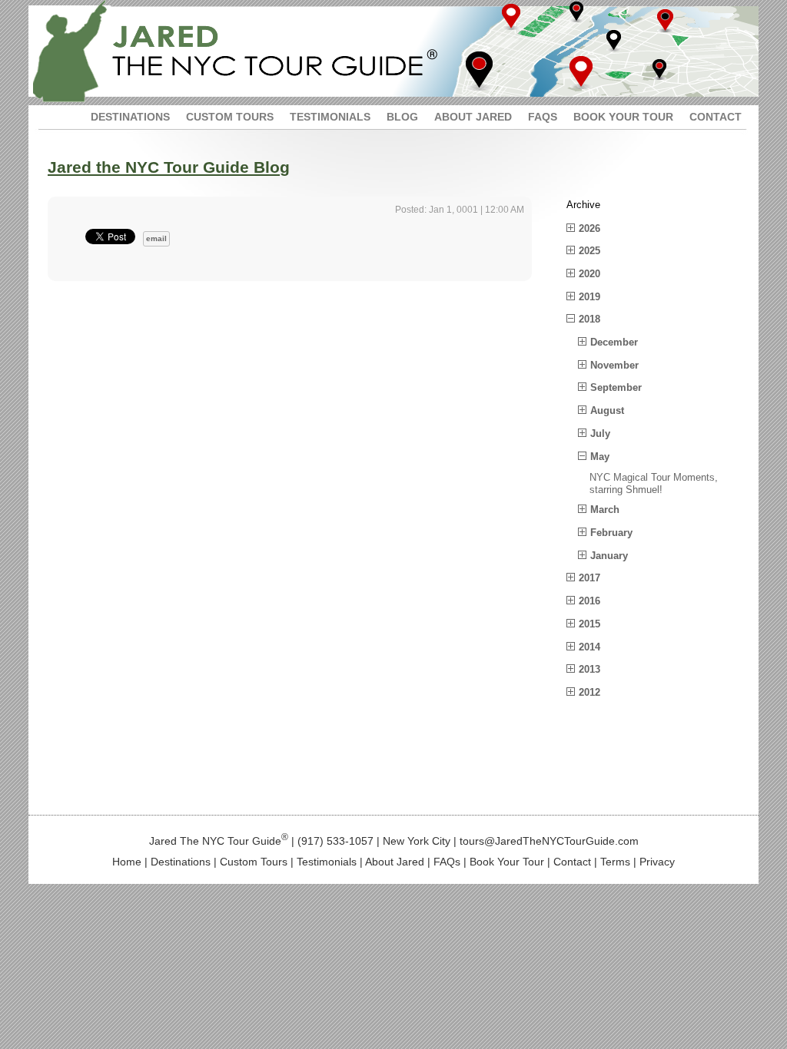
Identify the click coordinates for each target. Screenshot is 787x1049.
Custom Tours (253, 861)
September (616, 387)
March (604, 509)
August (607, 410)
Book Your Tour (507, 861)
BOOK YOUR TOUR (623, 117)
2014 (589, 647)
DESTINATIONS (130, 117)
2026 (589, 228)
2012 (589, 692)
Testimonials (327, 861)
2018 (589, 319)
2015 (589, 624)
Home (126, 861)
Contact (572, 861)
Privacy (657, 861)
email (156, 238)
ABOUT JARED (473, 117)
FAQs (446, 861)
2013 (589, 669)
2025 (589, 250)
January (609, 555)
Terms (615, 861)
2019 (589, 297)
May (599, 456)
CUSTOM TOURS (230, 117)
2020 (589, 274)
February (611, 532)
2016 (589, 601)
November (614, 365)
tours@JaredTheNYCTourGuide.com (549, 840)
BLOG (402, 117)
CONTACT (715, 117)
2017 (589, 578)
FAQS (542, 117)
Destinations (181, 861)
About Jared (394, 861)
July (600, 433)
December (614, 342)
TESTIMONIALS (330, 117)
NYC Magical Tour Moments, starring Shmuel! (653, 483)
